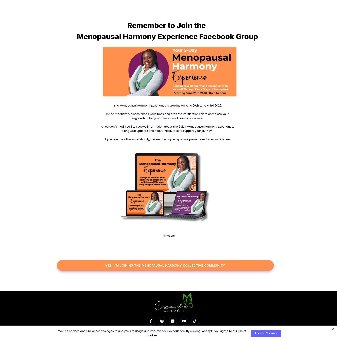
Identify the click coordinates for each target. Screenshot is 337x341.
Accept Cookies (266, 333)
